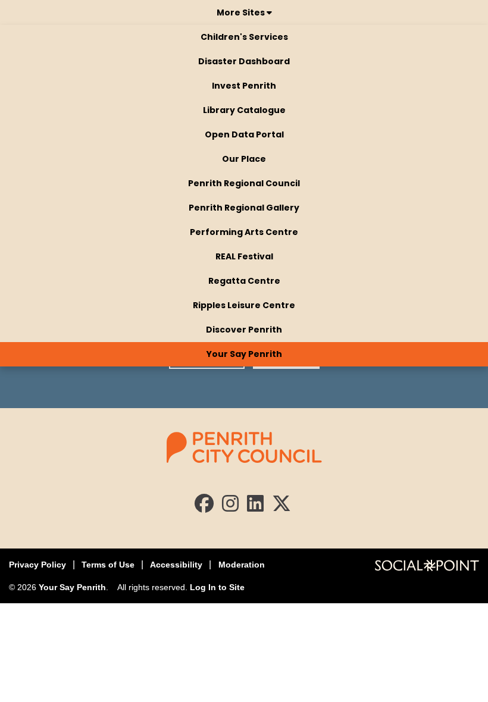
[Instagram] (230, 507)
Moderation (241, 564)
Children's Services (244, 37)
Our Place (244, 159)
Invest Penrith (244, 86)
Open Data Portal (244, 134)
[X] (281, 507)
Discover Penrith (244, 330)
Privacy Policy (37, 564)
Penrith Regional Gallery (244, 208)
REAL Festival (244, 256)
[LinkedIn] (255, 507)
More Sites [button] (242, 12)
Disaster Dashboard (244, 61)
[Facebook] (204, 507)
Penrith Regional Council (244, 183)
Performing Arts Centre (244, 232)
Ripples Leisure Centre (244, 305)
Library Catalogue (244, 110)
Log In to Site (217, 587)
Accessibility (176, 564)
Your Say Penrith (244, 354)
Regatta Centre (244, 281)
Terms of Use (108, 564)
